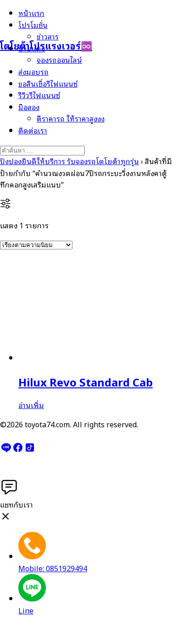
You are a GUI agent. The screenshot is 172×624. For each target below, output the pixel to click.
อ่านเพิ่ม (31, 405)
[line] (6, 450)
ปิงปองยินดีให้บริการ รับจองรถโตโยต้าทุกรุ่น (69, 161)
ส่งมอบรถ (33, 71)
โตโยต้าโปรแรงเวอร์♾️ (46, 45)
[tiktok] (30, 450)
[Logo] (46, 22)
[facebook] (18, 450)
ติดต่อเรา (32, 130)
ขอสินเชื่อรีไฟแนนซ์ (48, 83)
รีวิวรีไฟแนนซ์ (39, 95)
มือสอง (28, 107)
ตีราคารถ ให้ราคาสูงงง (71, 118)
